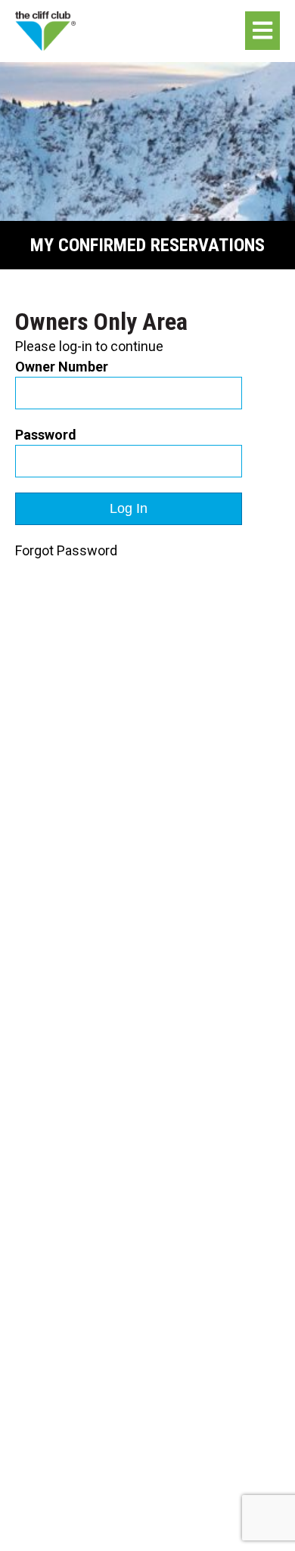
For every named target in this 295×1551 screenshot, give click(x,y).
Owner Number (61, 367)
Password (45, 435)
